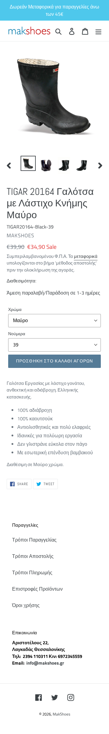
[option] (28, 163)
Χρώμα (14, 309)
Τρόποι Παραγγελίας (34, 539)
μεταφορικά (85, 256)
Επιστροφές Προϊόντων (37, 588)
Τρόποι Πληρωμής (32, 572)
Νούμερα (16, 333)
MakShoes (61, 714)
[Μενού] (98, 31)
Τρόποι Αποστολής (33, 556)
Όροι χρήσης (26, 605)
